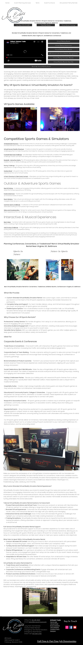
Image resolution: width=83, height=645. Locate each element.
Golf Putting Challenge (11, 227)
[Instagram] (66, 627)
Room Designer (55, 626)
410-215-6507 (36, 620)
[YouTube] (74, 627)
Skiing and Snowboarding (11, 210)
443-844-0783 (37, 634)
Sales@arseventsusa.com (38, 622)
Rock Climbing (8, 199)
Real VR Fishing (8, 188)
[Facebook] (70, 627)
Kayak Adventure (9, 194)
